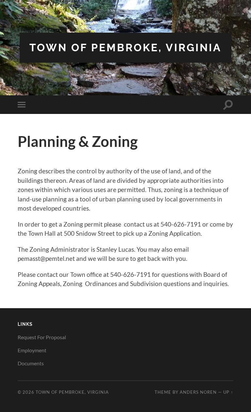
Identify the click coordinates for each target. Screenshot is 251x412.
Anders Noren (198, 392)
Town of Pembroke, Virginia (125, 47)
